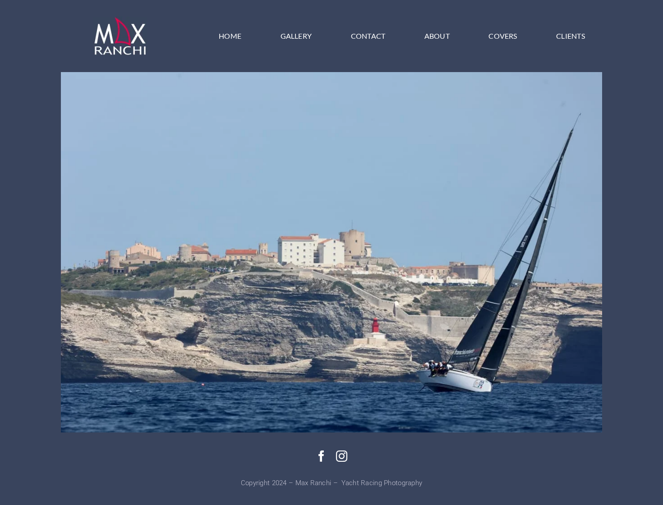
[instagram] (341, 456)
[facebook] (321, 456)
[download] (120, 21)
